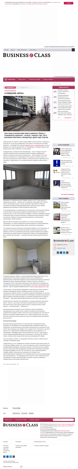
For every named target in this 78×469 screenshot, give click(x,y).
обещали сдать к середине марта (34, 145)
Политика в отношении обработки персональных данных (6, 449)
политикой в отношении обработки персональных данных (33, 4)
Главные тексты (22, 79)
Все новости (68, 117)
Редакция (5, 441)
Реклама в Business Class (40, 441)
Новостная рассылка (22, 50)
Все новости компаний (67, 194)
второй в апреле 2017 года (41, 286)
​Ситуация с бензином (48, 79)
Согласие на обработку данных (41, 445)
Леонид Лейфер (16, 408)
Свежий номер (11, 79)
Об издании (18, 441)
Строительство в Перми (34, 79)
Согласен (68, 3)
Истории (6, 50)
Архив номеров (32, 50)
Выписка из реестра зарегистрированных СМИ (63, 424)
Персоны (13, 50)
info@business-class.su (62, 244)
